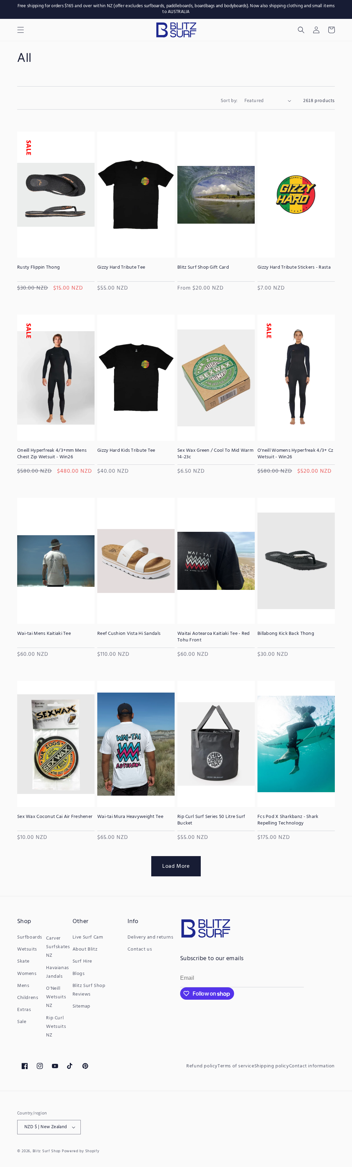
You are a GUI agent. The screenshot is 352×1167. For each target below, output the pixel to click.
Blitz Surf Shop (47, 1151)
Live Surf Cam (88, 937)
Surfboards (29, 937)
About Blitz (85, 949)
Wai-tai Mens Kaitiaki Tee (44, 634)
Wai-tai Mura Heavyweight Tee (130, 817)
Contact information (312, 1066)
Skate (23, 961)
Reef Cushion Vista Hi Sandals (129, 634)
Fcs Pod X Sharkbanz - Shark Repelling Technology (288, 820)
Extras (24, 1010)
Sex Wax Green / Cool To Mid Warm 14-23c (215, 454)
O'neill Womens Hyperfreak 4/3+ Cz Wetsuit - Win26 (295, 454)
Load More (175, 866)
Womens (27, 974)
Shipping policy (271, 1066)
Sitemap (81, 1006)
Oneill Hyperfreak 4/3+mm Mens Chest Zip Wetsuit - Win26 (52, 454)
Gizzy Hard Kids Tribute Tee (126, 451)
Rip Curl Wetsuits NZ (56, 1026)
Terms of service (236, 1066)
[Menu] (20, 29)
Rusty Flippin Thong (38, 268)
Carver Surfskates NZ (58, 947)
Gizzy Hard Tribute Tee (121, 268)
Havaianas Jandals (57, 972)
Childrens (27, 998)
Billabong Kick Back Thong (285, 634)
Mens (23, 986)
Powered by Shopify (80, 1151)
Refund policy (202, 1066)
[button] (301, 29)
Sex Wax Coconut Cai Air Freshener (54, 817)
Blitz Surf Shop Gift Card (203, 268)
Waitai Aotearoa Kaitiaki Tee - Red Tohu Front (213, 637)
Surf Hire (82, 961)
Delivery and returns (150, 937)
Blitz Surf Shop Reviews (89, 990)
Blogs (79, 974)
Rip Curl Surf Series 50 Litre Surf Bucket (211, 820)
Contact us (140, 949)
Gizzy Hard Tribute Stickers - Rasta (294, 268)
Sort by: (229, 100)
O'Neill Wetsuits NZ (56, 997)
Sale (21, 1022)
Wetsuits (27, 949)
